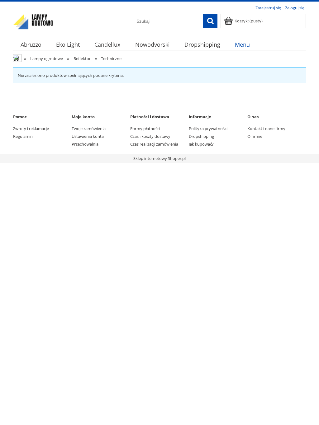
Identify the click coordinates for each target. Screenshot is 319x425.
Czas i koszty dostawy (150, 136)
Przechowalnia (85, 144)
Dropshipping (201, 136)
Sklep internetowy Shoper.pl (159, 158)
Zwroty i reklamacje (31, 128)
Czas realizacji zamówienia (154, 144)
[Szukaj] (210, 21)
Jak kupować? (201, 144)
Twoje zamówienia (89, 128)
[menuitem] (31, 44)
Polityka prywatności (208, 128)
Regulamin (23, 136)
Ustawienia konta (88, 136)
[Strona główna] (33, 20)
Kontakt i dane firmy (266, 128)
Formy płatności (145, 128)
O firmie (254, 136)
